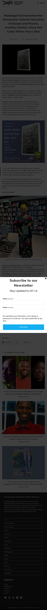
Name (8, 299)
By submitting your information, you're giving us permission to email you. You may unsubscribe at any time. (22, 318)
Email (8, 307)
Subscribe (23, 327)
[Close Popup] (45, 278)
